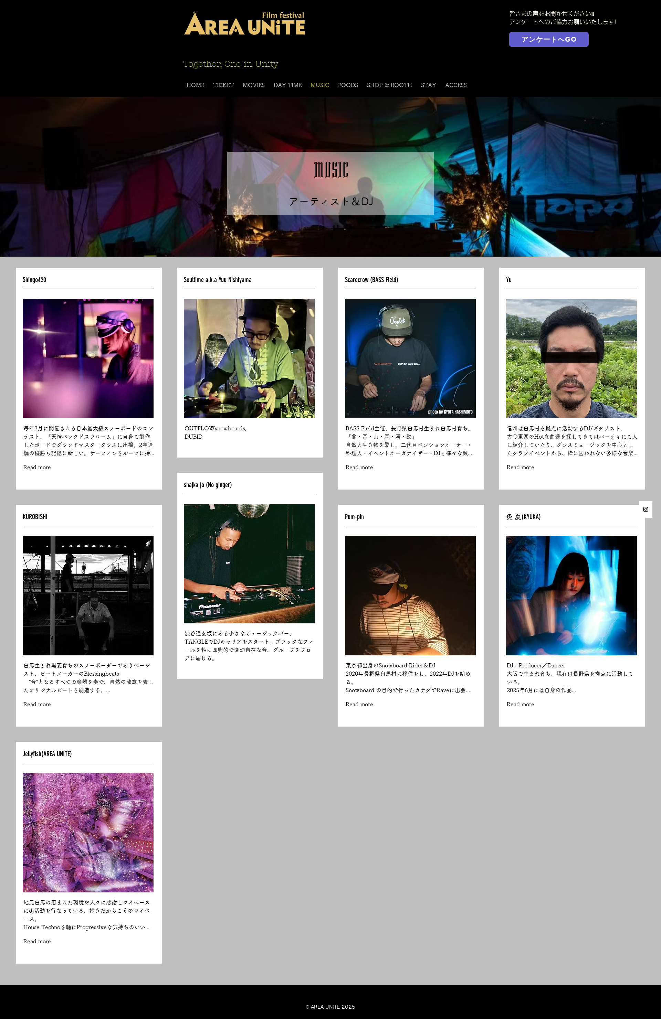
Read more (37, 467)
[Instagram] (645, 509)
